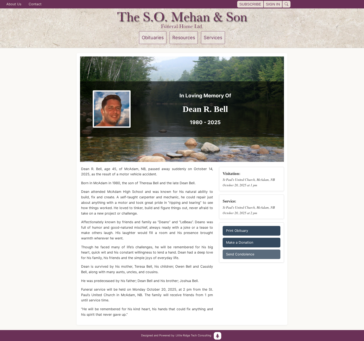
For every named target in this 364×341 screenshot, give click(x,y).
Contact (35, 4)
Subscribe (250, 4)
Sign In (273, 4)
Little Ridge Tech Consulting (176, 335)
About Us (13, 4)
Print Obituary (237, 230)
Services (213, 37)
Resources (183, 37)
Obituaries (153, 37)
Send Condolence (240, 254)
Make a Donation (239, 242)
